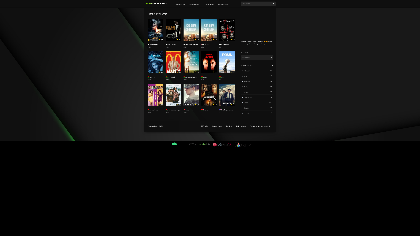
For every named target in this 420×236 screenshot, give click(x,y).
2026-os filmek (223, 4)
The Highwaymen (227, 110)
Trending (229, 126)
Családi (246, 92)
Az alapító (171, 77)
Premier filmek (194, 4)
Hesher (205, 110)
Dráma (246, 103)
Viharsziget (154, 44)
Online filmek (180, 4)
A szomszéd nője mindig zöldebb (179, 110)
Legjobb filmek (217, 126)
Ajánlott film (247, 71)
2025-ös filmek (209, 4)
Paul (222, 77)
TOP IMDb (204, 126)
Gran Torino (171, 44)
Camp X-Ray (189, 110)
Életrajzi (246, 108)
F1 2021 (246, 113)
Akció (245, 76)
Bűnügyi (246, 87)
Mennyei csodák (191, 77)
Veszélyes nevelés (191, 44)
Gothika (152, 77)
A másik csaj (154, 110)
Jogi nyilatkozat (241, 126)
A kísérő (206, 44)
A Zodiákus (225, 44)
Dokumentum (248, 97)
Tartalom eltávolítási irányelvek (260, 126)
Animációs (247, 81)
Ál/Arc (205, 77)
